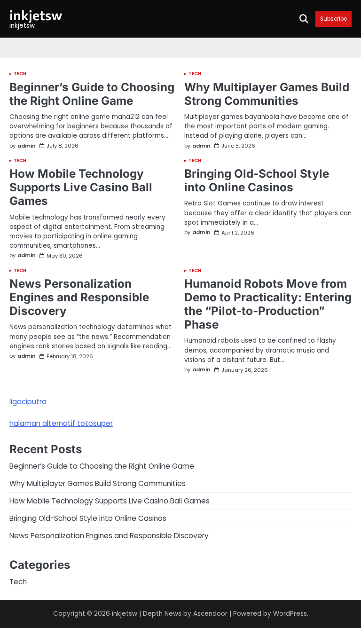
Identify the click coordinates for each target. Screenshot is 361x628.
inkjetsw (35, 15)
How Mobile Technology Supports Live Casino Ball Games (80, 187)
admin (26, 146)
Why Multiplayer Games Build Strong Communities (266, 94)
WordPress (290, 613)
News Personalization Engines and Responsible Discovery (79, 297)
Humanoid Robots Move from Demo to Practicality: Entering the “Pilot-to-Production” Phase (268, 303)
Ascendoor (210, 613)
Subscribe (333, 19)
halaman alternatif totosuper (61, 423)
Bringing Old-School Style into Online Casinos (256, 180)
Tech (20, 73)
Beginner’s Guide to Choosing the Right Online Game (91, 94)
